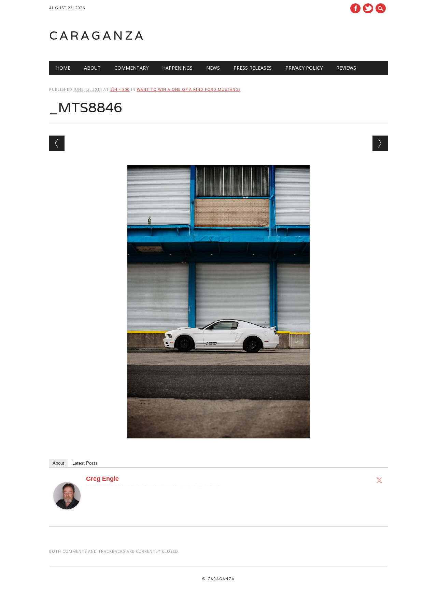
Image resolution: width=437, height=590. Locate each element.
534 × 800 (120, 89)
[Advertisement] (301, 35)
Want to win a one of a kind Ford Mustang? (189, 89)
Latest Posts (85, 463)
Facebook (355, 8)
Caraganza (97, 35)
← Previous (57, 143)
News (213, 68)
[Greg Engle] (67, 516)
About (92, 68)
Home (63, 68)
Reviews (346, 68)
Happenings (177, 68)
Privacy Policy (304, 68)
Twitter (368, 8)
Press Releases (253, 68)
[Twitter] (379, 480)
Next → (380, 143)
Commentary (131, 68)
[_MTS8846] (218, 445)
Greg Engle (102, 478)
